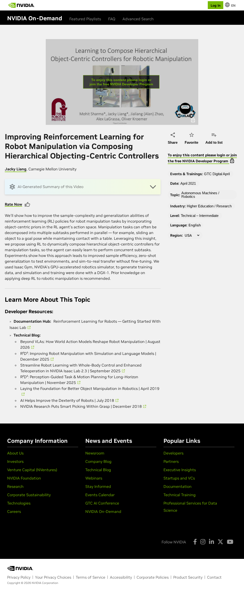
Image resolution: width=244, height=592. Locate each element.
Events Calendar (100, 494)
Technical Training (179, 494)
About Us (15, 453)
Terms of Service (90, 577)
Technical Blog (98, 469)
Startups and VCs (179, 478)
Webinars (93, 478)
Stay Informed (98, 486)
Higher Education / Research (209, 206)
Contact (214, 577)
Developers (173, 453)
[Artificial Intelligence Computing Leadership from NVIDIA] (21, 5)
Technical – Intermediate (200, 215)
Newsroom (94, 453)
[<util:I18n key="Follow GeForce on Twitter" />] (220, 542)
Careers (14, 511)
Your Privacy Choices (53, 577)
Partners (171, 461)
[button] (83, 186)
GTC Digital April (217, 174)
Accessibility (121, 577)
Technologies (18, 503)
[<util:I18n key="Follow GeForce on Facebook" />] (195, 542)
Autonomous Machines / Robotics (200, 194)
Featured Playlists (85, 18)
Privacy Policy (18, 577)
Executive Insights (179, 469)
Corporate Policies (153, 577)
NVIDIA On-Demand (103, 511)
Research (15, 486)
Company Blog (98, 461)
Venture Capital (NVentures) (32, 469)
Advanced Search (138, 18)
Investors (15, 461)
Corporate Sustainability (29, 494)
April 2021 (188, 183)
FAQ (111, 18)
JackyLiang (15, 169)
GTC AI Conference (102, 503)
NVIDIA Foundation (24, 478)
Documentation (177, 486)
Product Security (188, 577)
